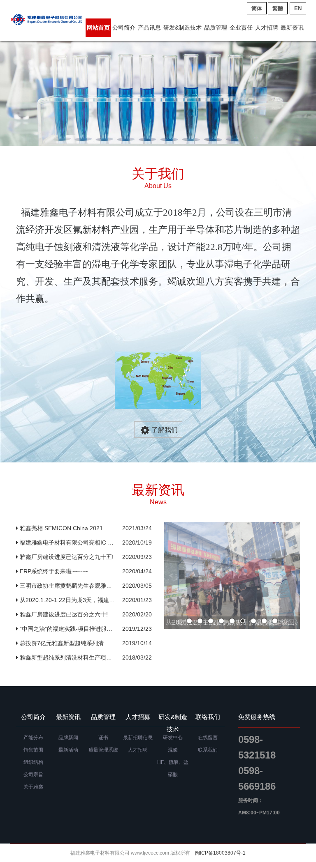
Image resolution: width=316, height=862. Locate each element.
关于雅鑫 (33, 787)
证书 (103, 737)
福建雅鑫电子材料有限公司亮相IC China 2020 (66, 542)
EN (298, 8)
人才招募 (137, 716)
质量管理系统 (103, 750)
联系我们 (208, 750)
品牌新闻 (68, 737)
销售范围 (33, 750)
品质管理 (215, 27)
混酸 (173, 750)
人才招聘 (266, 27)
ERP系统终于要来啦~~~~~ (66, 571)
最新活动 (68, 750)
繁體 (277, 8)
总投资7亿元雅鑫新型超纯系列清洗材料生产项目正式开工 (66, 643)
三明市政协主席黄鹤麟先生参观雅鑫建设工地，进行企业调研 (66, 585)
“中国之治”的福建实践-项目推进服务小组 (66, 628)
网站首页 (98, 27)
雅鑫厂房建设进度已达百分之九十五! (66, 557)
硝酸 (173, 774)
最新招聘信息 (138, 737)
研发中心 (173, 737)
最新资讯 (292, 27)
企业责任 (241, 27)
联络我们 (207, 716)
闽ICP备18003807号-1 (220, 853)
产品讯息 (149, 27)
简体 (256, 8)
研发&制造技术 (182, 27)
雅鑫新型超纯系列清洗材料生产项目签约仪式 (66, 657)
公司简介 (123, 27)
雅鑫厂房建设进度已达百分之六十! (66, 614)
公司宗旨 (33, 774)
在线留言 (208, 737)
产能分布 (33, 737)
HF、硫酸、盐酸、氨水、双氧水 (173, 763)
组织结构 (33, 762)
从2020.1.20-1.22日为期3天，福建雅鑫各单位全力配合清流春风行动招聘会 (66, 600)
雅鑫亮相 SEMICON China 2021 (66, 528)
